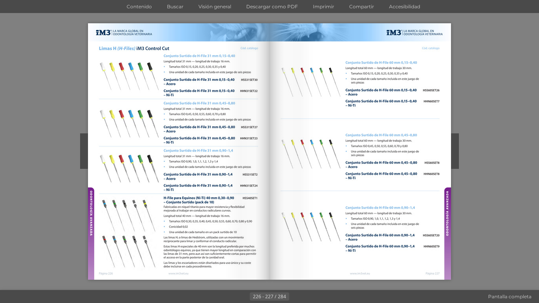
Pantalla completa (510, 296)
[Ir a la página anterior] (243, 296)
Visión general (214, 6)
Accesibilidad (404, 6)
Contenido (139, 6)
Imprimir (323, 6)
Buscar (175, 6)
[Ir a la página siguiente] (295, 296)
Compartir (361, 6)
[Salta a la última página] (308, 296)
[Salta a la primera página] (231, 296)
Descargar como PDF (272, 6)
